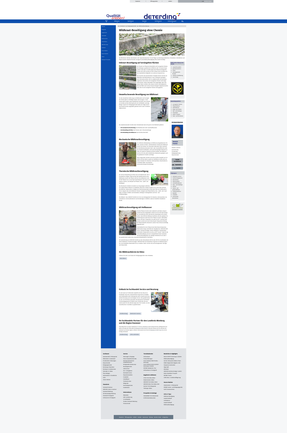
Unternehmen (127, 392)
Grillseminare (147, 357)
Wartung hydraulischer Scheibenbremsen (128, 361)
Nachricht (178, 165)
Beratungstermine (127, 366)
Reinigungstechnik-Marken (141, 328)
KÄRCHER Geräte (105, 44)
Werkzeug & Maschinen (108, 367)
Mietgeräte (125, 383)
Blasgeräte (104, 29)
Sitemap (151, 417)
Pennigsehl (153, 327)
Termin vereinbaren (177, 160)
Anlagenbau (165, 417)
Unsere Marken (105, 50)
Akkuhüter (166, 369)
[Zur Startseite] (162, 11)
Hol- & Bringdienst (127, 371)
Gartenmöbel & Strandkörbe (110, 375)
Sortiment (131, 21)
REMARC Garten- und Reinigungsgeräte (173, 387)
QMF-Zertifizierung (127, 397)
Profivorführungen (148, 359)
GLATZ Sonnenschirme (169, 389)
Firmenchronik (126, 403)
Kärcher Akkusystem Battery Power (172, 361)
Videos (103, 56)
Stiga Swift (166, 367)
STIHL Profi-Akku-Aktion (149, 378)
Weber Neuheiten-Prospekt (170, 373)
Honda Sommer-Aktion (149, 380)
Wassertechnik (106, 363)
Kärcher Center (207, 1)
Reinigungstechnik (131, 26)
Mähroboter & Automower (109, 359)
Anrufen (178, 168)
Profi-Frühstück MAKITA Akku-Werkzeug (151, 361)
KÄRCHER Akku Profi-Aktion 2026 (151, 384)
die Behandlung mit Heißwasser (128, 132)
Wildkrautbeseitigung (144, 26)
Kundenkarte (126, 387)
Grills (104, 377)
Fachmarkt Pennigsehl (108, 396)
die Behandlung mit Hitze (126, 130)
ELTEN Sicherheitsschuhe (149, 398)
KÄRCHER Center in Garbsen (109, 389)
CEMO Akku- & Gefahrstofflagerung (172, 377)
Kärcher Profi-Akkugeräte (150, 386)
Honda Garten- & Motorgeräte (171, 385)
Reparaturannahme (127, 375)
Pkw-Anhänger (106, 373)
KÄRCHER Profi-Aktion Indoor (151, 382)
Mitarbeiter (126, 395)
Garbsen (140, 327)
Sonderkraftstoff (168, 398)
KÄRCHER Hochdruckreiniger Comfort (173, 371)
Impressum (145, 417)
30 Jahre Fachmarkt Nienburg (130, 401)
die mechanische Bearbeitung (128, 128)
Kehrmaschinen (105, 38)
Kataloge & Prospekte (106, 59)
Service (125, 354)
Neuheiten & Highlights (171, 354)
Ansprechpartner (105, 53)
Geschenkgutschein (128, 385)
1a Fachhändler (126, 399)
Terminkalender (148, 354)
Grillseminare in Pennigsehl (150, 370)
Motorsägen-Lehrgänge (128, 357)
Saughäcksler (104, 32)
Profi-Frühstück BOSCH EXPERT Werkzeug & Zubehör (151, 365)
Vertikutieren (167, 400)
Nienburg (145, 327)
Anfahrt (170, 1)
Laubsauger (104, 35)
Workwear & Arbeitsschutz (109, 369)
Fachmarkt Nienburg (108, 391)
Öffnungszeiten (154, 1)
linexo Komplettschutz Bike (130, 359)
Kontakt (139, 417)
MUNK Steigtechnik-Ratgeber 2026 (172, 363)
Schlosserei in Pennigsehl (109, 398)
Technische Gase (127, 381)
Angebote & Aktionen (150, 375)
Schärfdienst (126, 379)
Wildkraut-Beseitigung (169, 396)
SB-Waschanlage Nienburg (109, 393)
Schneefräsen (104, 41)
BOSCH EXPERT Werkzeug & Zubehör (173, 357)
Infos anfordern (134, 334)
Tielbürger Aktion (148, 388)
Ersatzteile (125, 377)
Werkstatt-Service (135, 314)
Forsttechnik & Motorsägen (109, 361)
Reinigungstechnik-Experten (156, 330)
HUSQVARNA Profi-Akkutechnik (151, 396)
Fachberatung (123, 314)
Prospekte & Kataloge (150, 393)
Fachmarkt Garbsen (107, 387)
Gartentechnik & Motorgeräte (110, 357)
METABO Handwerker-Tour (150, 368)
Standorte (137, 1)
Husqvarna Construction (169, 365)
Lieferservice (126, 369)
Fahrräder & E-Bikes (108, 371)
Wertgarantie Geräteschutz (129, 364)
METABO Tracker (168, 375)
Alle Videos (123, 258)
